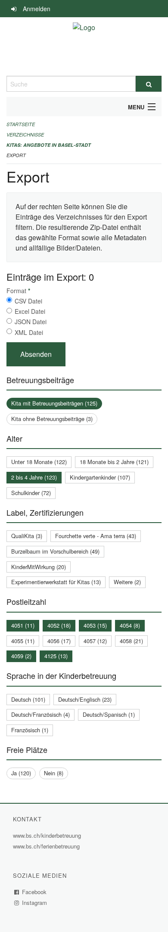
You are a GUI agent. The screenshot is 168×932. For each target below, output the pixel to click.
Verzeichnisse (25, 134)
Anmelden (36, 8)
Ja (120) (21, 773)
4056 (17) (59, 641)
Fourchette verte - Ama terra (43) (95, 536)
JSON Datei (31, 321)
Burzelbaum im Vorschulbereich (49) (55, 551)
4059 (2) (21, 656)
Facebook (34, 892)
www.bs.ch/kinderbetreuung (48, 835)
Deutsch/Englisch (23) (85, 699)
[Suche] (149, 84)
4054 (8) (130, 625)
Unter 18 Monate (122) (39, 462)
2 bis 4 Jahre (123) (34, 477)
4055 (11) (22, 641)
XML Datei (29, 332)
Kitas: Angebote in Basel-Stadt (48, 145)
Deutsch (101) (28, 699)
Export (16, 155)
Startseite (20, 124)
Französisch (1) (29, 730)
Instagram (34, 902)
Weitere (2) (127, 582)
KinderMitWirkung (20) (38, 567)
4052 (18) (59, 625)
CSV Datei (28, 301)
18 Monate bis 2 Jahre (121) (114, 462)
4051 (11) (22, 625)
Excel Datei (30, 311)
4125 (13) (56, 656)
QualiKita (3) (26, 536)
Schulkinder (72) (31, 493)
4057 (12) (95, 641)
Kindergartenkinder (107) (100, 477)
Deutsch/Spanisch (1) (109, 714)
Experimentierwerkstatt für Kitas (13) (56, 582)
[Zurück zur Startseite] (84, 46)
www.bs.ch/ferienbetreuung (47, 846)
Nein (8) (53, 773)
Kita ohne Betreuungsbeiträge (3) (52, 419)
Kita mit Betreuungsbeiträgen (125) (54, 403)
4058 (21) (131, 641)
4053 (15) (95, 625)
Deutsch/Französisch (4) (40, 714)
